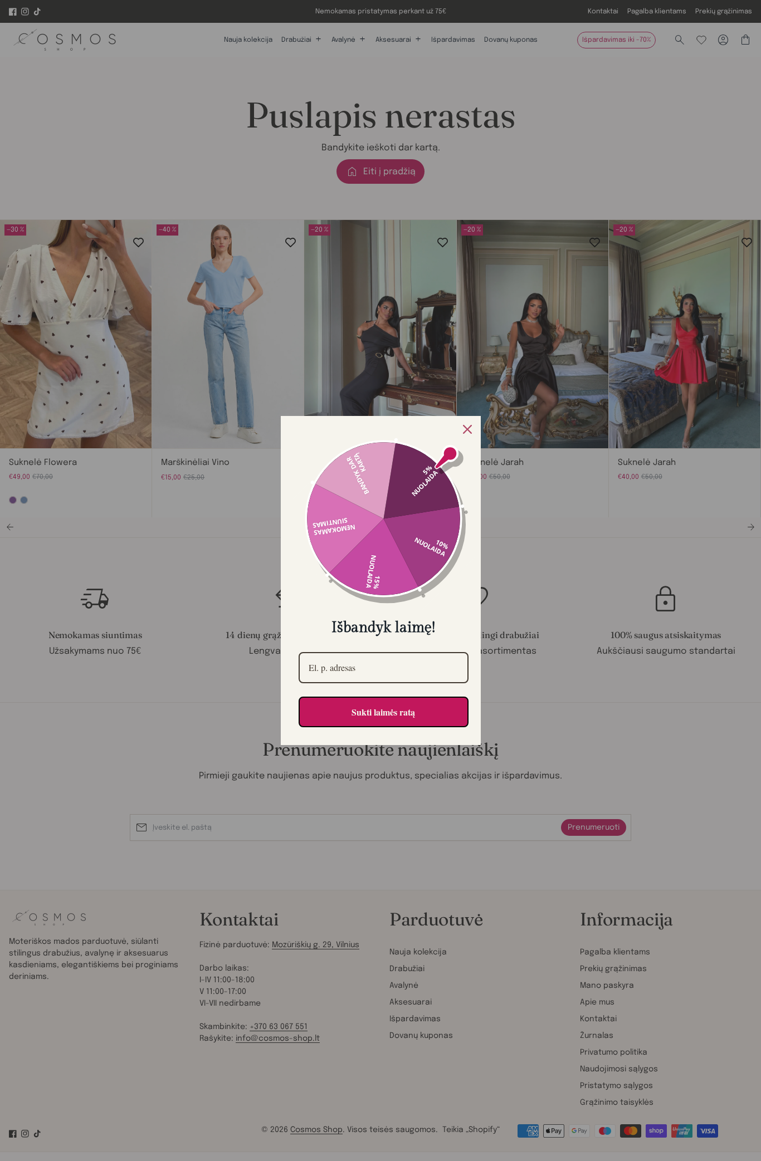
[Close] (467, 429)
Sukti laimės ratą (383, 712)
